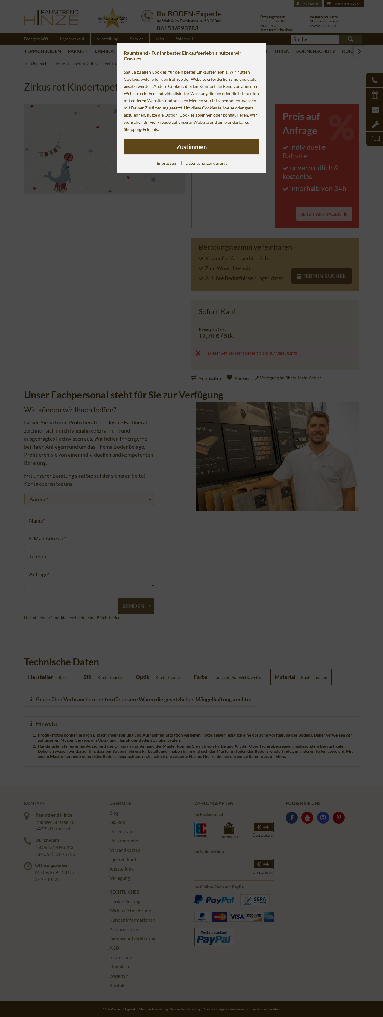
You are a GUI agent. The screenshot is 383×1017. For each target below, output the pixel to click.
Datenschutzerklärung (206, 163)
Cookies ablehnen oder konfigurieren (214, 114)
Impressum (167, 163)
